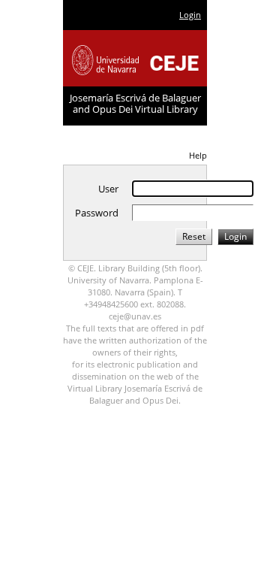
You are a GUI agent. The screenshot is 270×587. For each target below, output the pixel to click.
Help (198, 155)
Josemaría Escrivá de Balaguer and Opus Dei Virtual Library (135, 103)
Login (190, 14)
